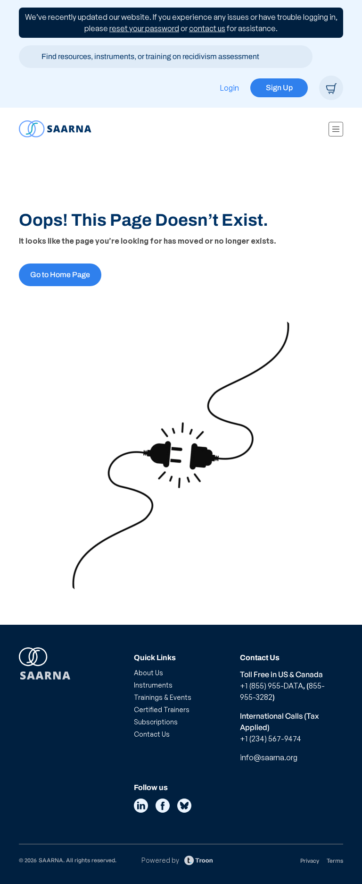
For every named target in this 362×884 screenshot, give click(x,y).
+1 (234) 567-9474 (270, 738)
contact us (207, 28)
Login (229, 88)
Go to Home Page (60, 275)
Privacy (309, 860)
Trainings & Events (162, 697)
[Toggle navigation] (336, 129)
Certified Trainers (161, 710)
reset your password (144, 28)
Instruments (153, 685)
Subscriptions (156, 722)
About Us (148, 673)
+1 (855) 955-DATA (271, 685)
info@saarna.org (268, 757)
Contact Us (152, 734)
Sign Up (279, 88)
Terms (335, 860)
